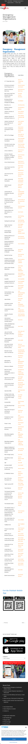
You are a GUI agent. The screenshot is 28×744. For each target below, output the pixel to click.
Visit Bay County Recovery (20, 95)
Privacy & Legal (7, 721)
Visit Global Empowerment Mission (21, 275)
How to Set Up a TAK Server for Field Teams (13, 698)
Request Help (7, 719)
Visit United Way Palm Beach (20, 555)
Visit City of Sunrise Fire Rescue (21, 174)
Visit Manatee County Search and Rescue (21, 351)
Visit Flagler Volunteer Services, (20, 226)
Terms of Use (7, 724)
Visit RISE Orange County (20, 396)
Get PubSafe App (7, 717)
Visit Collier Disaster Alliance (20, 186)
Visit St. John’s (21, 468)
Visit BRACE (20, 100)
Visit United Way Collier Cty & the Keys (21, 539)
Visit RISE (20, 454)
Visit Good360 (21, 279)
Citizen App (18, 2)
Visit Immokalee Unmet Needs (21, 304)
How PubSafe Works (8, 706)
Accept (14, 739)
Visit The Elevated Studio (20, 503)
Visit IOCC (20, 319)
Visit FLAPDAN (21, 243)
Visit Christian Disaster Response (21, 156)
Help (6, 1)
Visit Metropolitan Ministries (21, 361)
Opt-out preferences (13, 742)
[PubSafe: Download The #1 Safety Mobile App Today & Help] (14, 611)
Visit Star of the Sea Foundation (20, 479)
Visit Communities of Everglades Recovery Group (21, 193)
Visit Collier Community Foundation (20, 180)
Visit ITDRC (20, 326)
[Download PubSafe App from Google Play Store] (14, 640)
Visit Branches (21, 105)
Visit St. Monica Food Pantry (21, 458)
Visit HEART (20, 465)
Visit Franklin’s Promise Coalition (21, 261)
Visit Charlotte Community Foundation (21, 140)
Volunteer (10, 1)
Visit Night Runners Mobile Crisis (21, 378)
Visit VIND (20, 569)
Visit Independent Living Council (21, 310)
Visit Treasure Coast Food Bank (21, 529)
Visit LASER (20, 340)
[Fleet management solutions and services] (14, 43)
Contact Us (6, 711)
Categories (5, 656)
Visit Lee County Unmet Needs (21, 346)
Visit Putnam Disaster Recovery (21, 428)
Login (3, 4)
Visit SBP (20, 462)
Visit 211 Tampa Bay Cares (20, 81)
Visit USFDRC (21, 519)
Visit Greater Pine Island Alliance (21, 287)
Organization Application (9, 715)
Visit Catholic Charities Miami (21, 123)
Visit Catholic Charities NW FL (21, 117)
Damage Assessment (18, 1)
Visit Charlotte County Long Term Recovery (21, 146)
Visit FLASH (20, 212)
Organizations (10, 2)
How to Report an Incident (10, 708)
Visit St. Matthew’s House (20, 473)
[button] (26, 727)
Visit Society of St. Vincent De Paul (21, 201)
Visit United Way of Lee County (20, 545)
